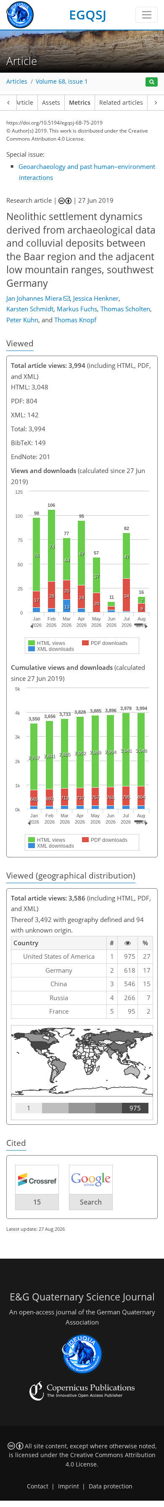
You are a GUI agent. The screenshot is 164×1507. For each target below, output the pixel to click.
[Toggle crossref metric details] (37, 1179)
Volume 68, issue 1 (62, 81)
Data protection (110, 1486)
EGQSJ (87, 14)
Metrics (79, 102)
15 (37, 1202)
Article (24, 102)
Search (91, 1202)
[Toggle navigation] (146, 15)
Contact (37, 1486)
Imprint (68, 1486)
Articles (16, 81)
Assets (51, 102)
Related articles (121, 102)
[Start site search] (151, 82)
